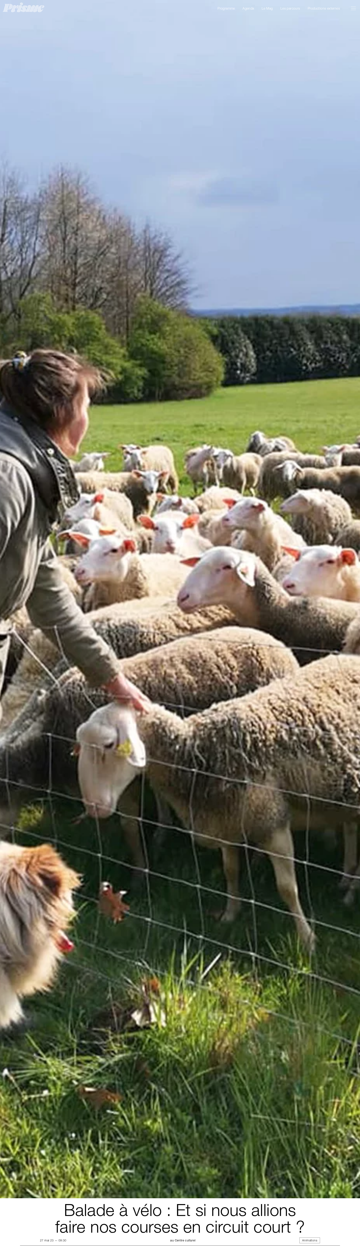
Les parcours (290, 8)
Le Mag (267, 8)
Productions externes (324, 8)
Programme (226, 8)
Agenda (248, 8)
